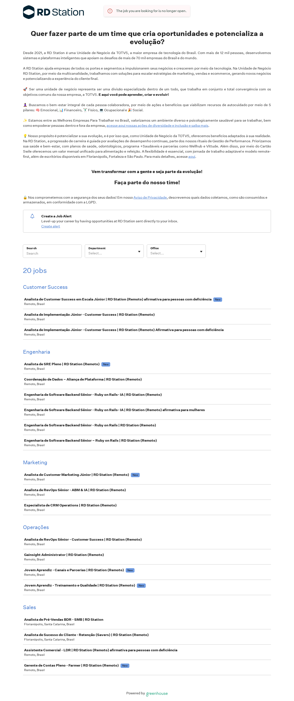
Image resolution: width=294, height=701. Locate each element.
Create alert (50, 226)
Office (154, 248)
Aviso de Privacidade (150, 197)
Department (96, 248)
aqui (191, 157)
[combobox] (88, 253)
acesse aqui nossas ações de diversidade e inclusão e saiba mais (157, 126)
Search (31, 248)
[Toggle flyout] (139, 251)
